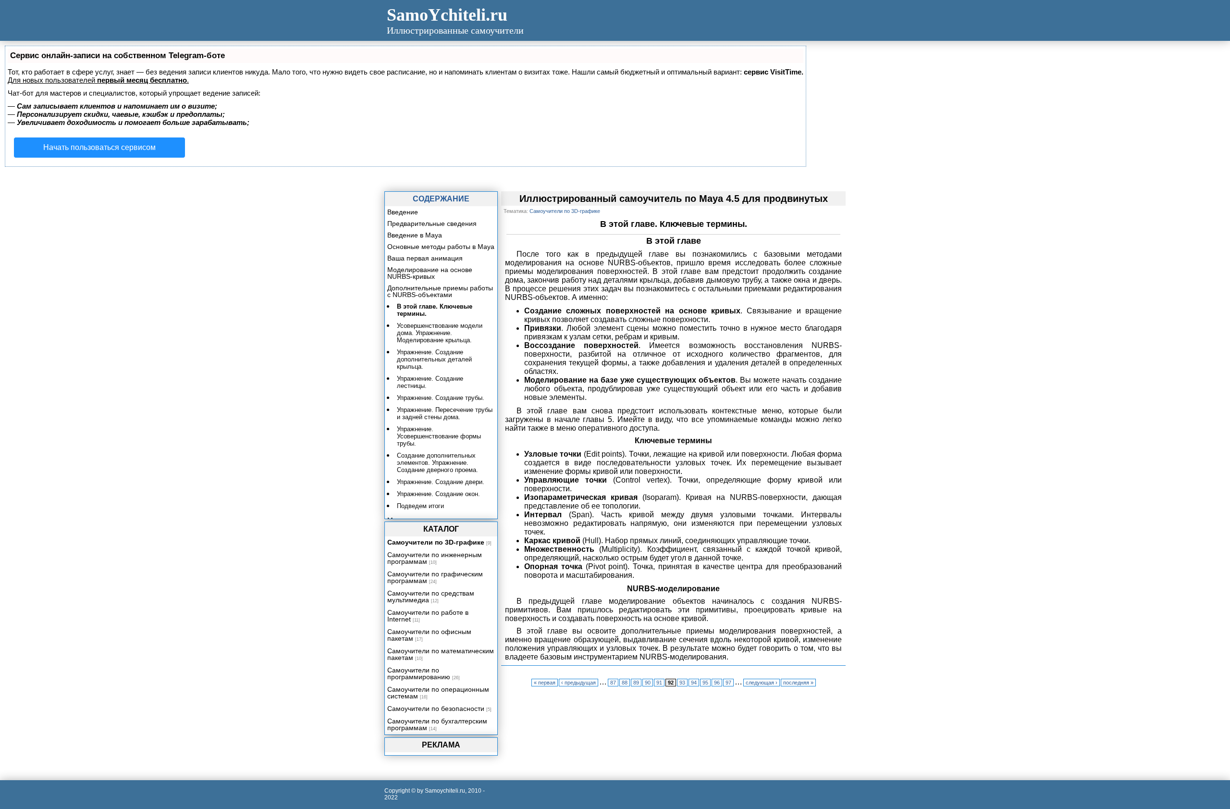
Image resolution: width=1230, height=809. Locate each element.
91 (659, 682)
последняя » (798, 682)
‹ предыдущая (578, 682)
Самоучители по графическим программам (435, 577)
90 (648, 682)
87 (613, 682)
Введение (402, 212)
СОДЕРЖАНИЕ (441, 199)
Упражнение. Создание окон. (438, 494)
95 (705, 682)
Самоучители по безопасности (435, 708)
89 (636, 682)
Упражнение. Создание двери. (440, 481)
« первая (544, 682)
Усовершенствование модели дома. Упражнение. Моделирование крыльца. (439, 333)
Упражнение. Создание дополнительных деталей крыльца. (434, 359)
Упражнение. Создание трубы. (440, 397)
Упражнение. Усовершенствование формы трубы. (439, 436)
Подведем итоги (420, 506)
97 (728, 682)
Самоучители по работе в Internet (427, 616)
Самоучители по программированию (418, 673)
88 (624, 682)
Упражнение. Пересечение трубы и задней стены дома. (444, 413)
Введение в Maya (414, 235)
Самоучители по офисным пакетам (429, 635)
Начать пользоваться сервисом (99, 147)
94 (694, 682)
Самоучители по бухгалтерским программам (437, 724)
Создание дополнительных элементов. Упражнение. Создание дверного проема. (437, 462)
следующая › (761, 682)
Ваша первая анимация (425, 258)
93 (682, 682)
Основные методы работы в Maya (440, 246)
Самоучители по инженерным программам (434, 558)
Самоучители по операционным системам (438, 692)
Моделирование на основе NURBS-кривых (429, 273)
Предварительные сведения (432, 223)
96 (717, 682)
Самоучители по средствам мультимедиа (430, 596)
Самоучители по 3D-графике (435, 542)
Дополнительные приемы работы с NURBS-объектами (440, 291)
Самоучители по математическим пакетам (440, 654)
